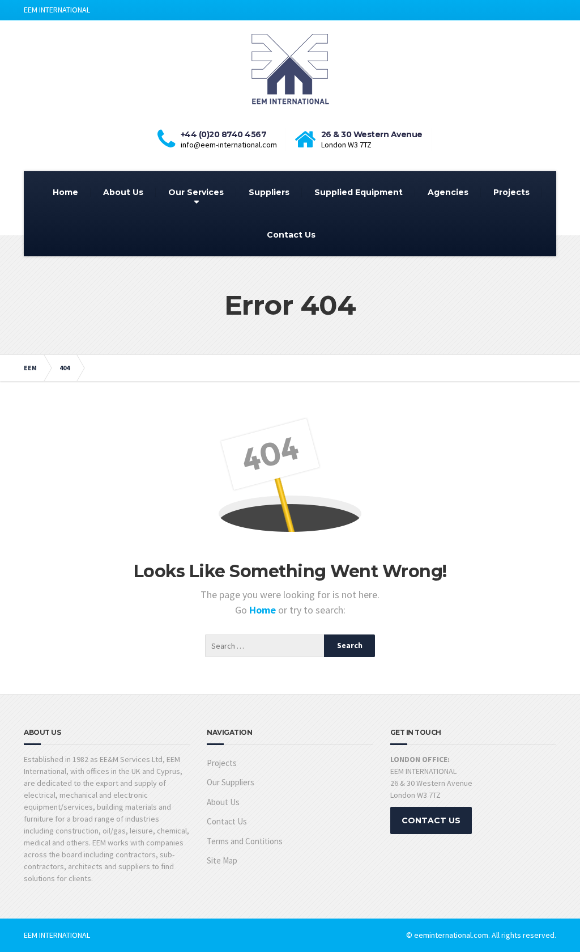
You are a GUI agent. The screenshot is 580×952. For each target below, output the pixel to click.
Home (65, 192)
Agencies (448, 192)
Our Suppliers (230, 782)
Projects (511, 192)
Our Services (196, 192)
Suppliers (269, 192)
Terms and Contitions (245, 841)
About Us (123, 192)
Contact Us (291, 235)
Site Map (222, 860)
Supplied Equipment (358, 192)
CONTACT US (431, 820)
